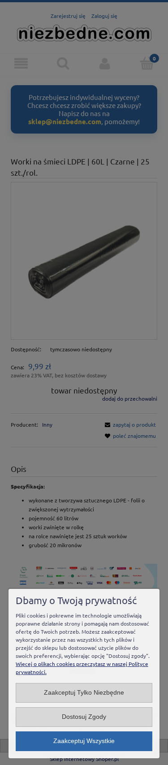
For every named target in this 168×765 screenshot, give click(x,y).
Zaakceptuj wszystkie (84, 741)
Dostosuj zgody (84, 716)
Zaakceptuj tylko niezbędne (84, 692)
